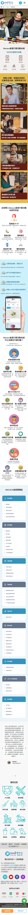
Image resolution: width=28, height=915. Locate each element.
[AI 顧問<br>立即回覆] (24, 900)
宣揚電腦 (12, 865)
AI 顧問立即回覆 (24, 905)
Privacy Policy (9, 904)
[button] (2, 748)
